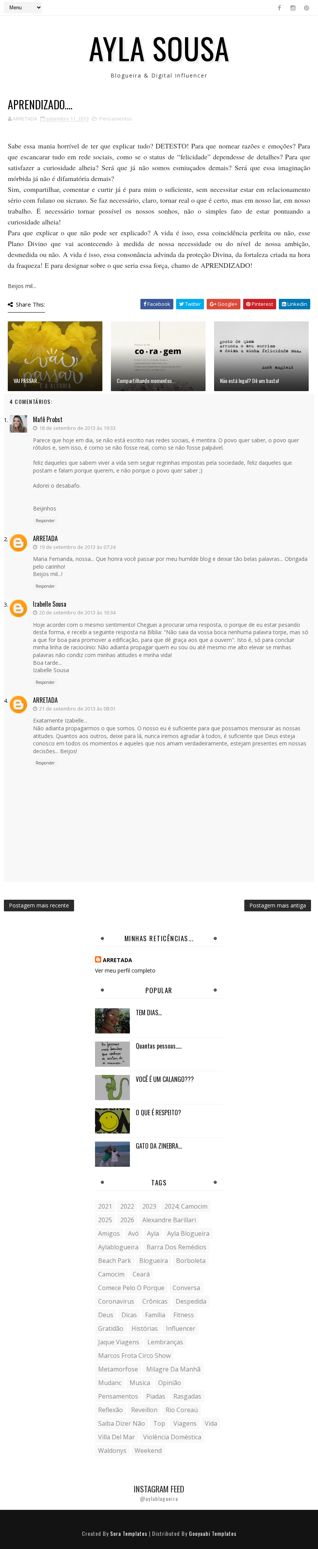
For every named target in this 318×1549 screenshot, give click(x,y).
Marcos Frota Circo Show (134, 1355)
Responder (45, 520)
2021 (105, 1206)
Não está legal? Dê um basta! (249, 380)
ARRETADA (45, 538)
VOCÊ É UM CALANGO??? (165, 1079)
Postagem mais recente (39, 905)
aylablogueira (118, 1247)
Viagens (185, 1423)
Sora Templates (128, 1533)
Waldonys (112, 1450)
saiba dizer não (121, 1423)
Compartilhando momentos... (146, 380)
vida (211, 1423)
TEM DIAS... (149, 1012)
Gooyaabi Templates (213, 1533)
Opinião (169, 1382)
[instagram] (293, 8)
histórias (144, 1328)
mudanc (109, 1382)
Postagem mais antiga (277, 905)
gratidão (110, 1328)
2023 (149, 1206)
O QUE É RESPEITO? (158, 1112)
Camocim (111, 1274)
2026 (127, 1220)
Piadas (155, 1396)
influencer (180, 1328)
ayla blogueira (188, 1233)
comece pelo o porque (131, 1287)
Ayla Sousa (159, 48)
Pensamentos (115, 118)
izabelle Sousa (49, 604)
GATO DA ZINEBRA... (159, 1146)
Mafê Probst (47, 419)
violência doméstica (172, 1437)
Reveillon (144, 1410)
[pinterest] (306, 8)
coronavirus (116, 1301)
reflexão (110, 1410)
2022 (127, 1206)
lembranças (165, 1342)
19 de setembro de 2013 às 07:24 (77, 546)
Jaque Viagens (118, 1342)
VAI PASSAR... (27, 380)
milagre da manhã (173, 1369)
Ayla (153, 1233)
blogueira (153, 1260)
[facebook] (279, 8)
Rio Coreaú (182, 1410)
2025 (105, 1220)
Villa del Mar (116, 1437)
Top (159, 1423)
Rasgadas (187, 1396)
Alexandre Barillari (169, 1220)
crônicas (155, 1301)
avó (133, 1233)
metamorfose (118, 1369)
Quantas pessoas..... (158, 1045)
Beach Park (114, 1260)
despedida (191, 1301)
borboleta (191, 1260)
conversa (186, 1287)
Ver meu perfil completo (125, 970)
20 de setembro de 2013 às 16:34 (77, 612)
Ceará (141, 1274)
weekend (148, 1450)
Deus (105, 1315)
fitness (183, 1315)
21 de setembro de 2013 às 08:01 (77, 708)
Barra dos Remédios (176, 1247)
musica (140, 1382)
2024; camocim (185, 1206)
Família (155, 1315)
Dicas (129, 1315)
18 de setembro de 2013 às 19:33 (77, 427)
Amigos (109, 1233)
